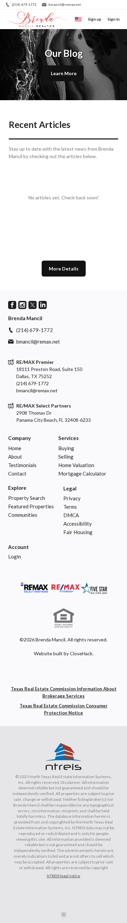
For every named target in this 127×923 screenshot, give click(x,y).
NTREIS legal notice (63, 876)
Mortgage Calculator (82, 473)
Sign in (113, 19)
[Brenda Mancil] (64, 588)
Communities (22, 515)
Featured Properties (31, 506)
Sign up (94, 19)
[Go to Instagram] (22, 305)
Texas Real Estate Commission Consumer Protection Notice (64, 709)
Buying (66, 448)
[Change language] (78, 19)
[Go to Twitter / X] (32, 305)
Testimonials (22, 465)
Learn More (64, 73)
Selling (65, 457)
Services (68, 438)
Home (14, 448)
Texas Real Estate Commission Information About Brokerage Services (64, 692)
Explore (17, 488)
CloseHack (81, 653)
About (15, 457)
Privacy (72, 498)
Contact (17, 473)
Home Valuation (76, 465)
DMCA (71, 515)
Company (19, 438)
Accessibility (77, 524)
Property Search (26, 498)
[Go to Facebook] (12, 305)
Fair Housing (77, 532)
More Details (64, 268)
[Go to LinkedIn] (43, 305)
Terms (70, 507)
